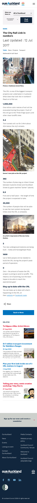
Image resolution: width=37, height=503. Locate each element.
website (10, 295)
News (5, 29)
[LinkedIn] (20, 480)
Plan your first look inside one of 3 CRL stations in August (17, 365)
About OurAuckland (9, 457)
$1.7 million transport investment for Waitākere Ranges (17, 345)
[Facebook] (3, 480)
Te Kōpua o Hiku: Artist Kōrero (16, 326)
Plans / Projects (13, 50)
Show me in (8, 13)
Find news (26, 20)
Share (9, 304)
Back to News (18, 312)
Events (4, 443)
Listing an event (7, 447)
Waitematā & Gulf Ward (10, 53)
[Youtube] (14, 480)
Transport (22, 50)
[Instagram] (9, 480)
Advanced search (10, 19)
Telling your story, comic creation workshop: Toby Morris (17, 384)
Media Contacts (26, 434)
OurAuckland (6, 434)
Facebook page (21, 295)
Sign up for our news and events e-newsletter (17, 420)
